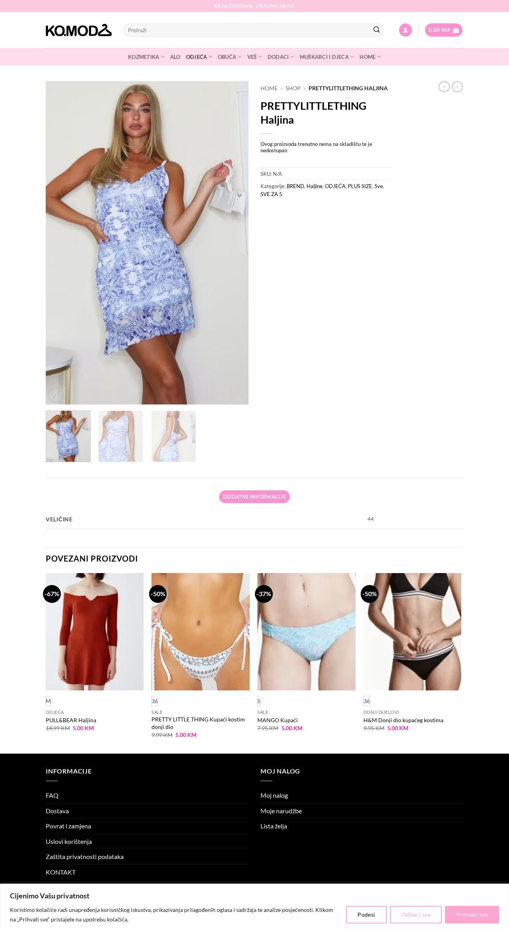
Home (269, 88)
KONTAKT (61, 872)
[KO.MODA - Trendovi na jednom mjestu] (79, 30)
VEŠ (252, 57)
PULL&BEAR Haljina (71, 720)
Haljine (314, 186)
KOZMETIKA (143, 57)
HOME (367, 57)
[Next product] (444, 86)
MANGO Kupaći (277, 720)
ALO (175, 57)
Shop (293, 88)
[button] (405, 30)
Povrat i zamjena (68, 826)
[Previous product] (457, 86)
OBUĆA (227, 57)
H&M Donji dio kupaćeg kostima (403, 720)
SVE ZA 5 (271, 194)
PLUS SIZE (360, 186)
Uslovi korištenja (69, 841)
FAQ (52, 795)
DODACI (278, 57)
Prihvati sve (472, 914)
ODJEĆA (196, 57)
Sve (379, 186)
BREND (295, 186)
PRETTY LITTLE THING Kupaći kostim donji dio (198, 723)
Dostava (57, 810)
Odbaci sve (416, 914)
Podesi (366, 914)
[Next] (234, 242)
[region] (254, 907)
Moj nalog (274, 795)
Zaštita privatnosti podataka (85, 856)
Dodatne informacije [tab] (254, 497)
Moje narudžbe (281, 810)
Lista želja (273, 826)
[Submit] (376, 30)
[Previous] (59, 242)
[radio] (155, 701)
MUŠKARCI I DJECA (324, 57)
